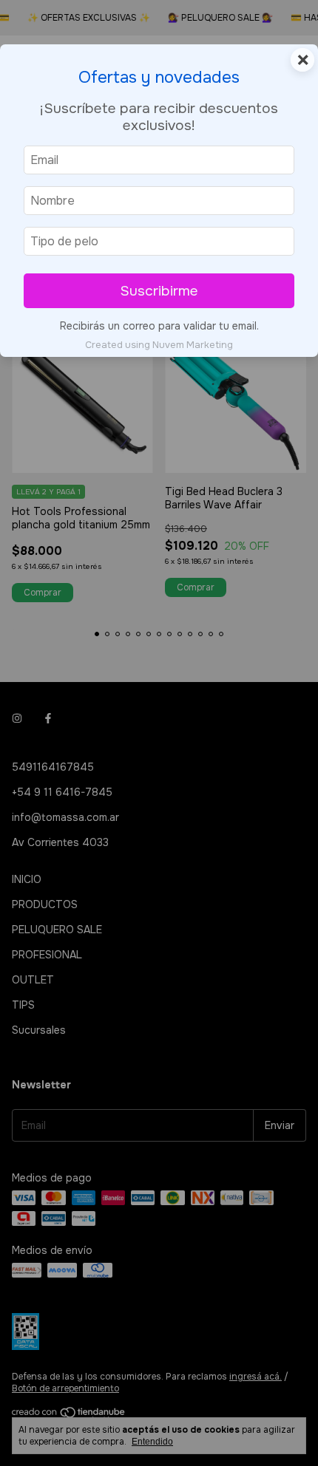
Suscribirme (159, 291)
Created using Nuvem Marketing (159, 345)
